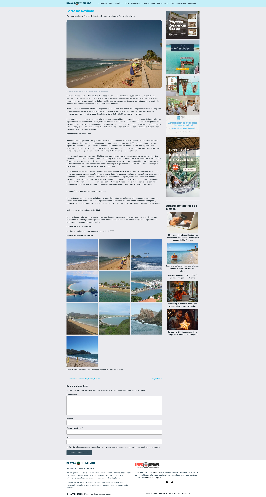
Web (68, 437)
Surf (121, 370)
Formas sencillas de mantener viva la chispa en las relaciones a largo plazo (183, 333)
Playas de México (92, 16)
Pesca (116, 370)
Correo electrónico (74, 428)
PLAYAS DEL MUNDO (85, 468)
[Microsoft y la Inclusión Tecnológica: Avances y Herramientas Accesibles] (182, 291)
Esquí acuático (80, 370)
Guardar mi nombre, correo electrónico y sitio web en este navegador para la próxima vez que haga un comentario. (114, 447)
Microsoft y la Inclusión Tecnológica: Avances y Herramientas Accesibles (182, 305)
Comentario (71, 395)
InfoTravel (157, 472)
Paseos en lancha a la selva (102, 370)
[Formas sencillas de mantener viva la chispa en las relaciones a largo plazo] (182, 320)
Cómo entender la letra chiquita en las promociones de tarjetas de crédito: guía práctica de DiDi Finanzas (183, 237)
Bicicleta (69, 370)
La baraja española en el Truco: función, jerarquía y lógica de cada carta (183, 276)
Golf (88, 370)
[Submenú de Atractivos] (185, 3)
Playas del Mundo (127, 16)
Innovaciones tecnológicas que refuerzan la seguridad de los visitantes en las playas (182, 268)
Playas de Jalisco (74, 16)
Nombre (70, 418)
